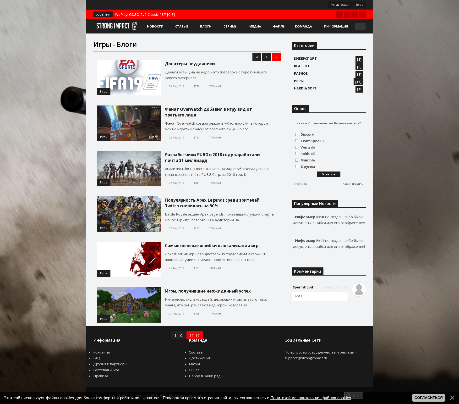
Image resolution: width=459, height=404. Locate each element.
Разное (301, 73)
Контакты (101, 352)
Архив (346, 183)
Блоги (206, 26)
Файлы (279, 26)
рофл (298, 296)
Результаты (357, 183)
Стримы (230, 26)
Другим (308, 166)
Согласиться (429, 398)
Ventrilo (308, 147)
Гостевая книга (106, 369)
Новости (155, 26)
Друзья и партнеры (110, 363)
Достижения (200, 357)
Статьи (181, 26)
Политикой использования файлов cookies (310, 398)
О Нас (194, 369)
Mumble (308, 160)
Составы (196, 352)
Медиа (255, 26)
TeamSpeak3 (312, 140)
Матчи (194, 363)
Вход (359, 4)
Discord (307, 134)
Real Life (302, 66)
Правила (100, 375)
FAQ (96, 357)
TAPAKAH (215, 86)
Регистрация (340, 4)
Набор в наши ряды (206, 375)
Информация (336, 26)
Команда (303, 26)
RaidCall (308, 153)
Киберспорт (305, 58)
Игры (104, 91)
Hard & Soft (305, 88)
